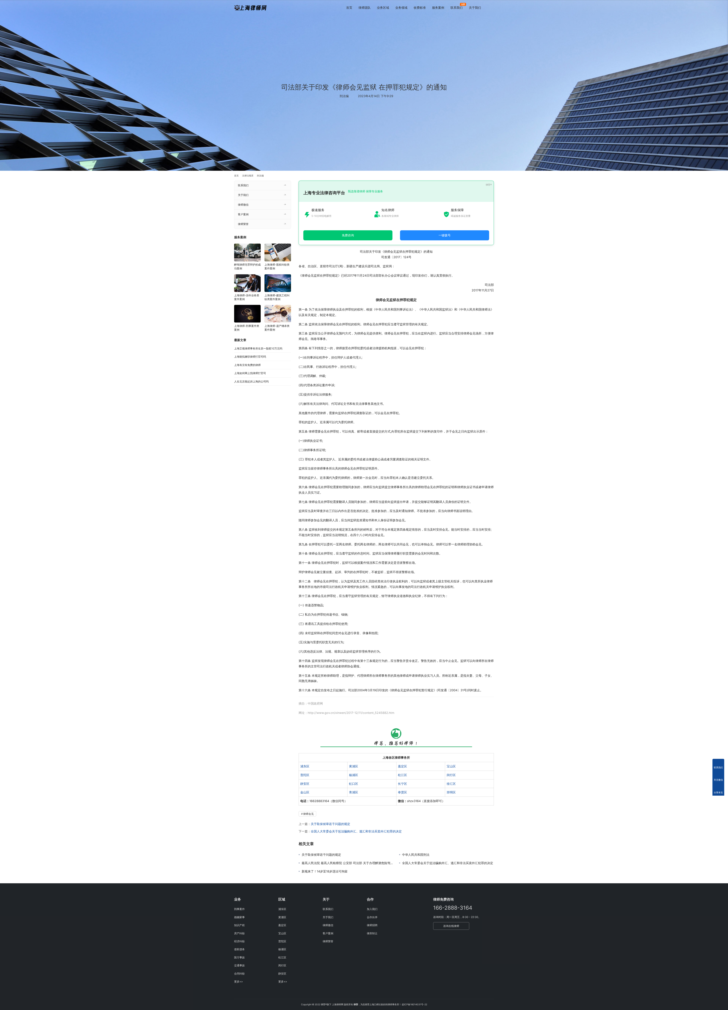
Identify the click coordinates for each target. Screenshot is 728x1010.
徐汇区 (451, 784)
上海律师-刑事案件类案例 (246, 327)
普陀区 (304, 775)
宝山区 (451, 766)
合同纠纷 (239, 973)
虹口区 (353, 784)
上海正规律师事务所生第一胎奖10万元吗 (258, 348)
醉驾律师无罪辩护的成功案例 (247, 266)
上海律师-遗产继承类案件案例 (276, 327)
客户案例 (243, 214)
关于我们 (475, 7)
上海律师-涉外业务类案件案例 (246, 297)
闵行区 (451, 775)
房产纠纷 (239, 933)
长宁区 (402, 784)
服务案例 (438, 7)
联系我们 (456, 7)
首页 (349, 7)
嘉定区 (402, 766)
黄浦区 (353, 766)
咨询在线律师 (451, 925)
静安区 (304, 784)
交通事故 (239, 965)
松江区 (402, 775)
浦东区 (304, 766)
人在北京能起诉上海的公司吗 (251, 381)
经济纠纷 (239, 941)
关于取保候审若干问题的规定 (330, 824)
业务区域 (383, 7)
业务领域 (401, 7)
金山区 (304, 792)
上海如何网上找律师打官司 (250, 373)
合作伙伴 (372, 917)
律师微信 (243, 204)
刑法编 (344, 96)
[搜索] (492, 7)
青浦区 (353, 792)
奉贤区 (402, 792)
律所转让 (372, 933)
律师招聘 (372, 925)
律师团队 (365, 7)
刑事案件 (239, 909)
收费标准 (420, 7)
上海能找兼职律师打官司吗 (250, 356)
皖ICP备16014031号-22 (414, 1004)
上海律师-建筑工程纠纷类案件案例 (276, 297)
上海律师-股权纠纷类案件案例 (276, 266)
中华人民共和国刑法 (415, 854)
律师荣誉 (243, 224)
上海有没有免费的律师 (247, 365)
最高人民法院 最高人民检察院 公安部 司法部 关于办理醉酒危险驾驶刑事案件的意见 (347, 863)
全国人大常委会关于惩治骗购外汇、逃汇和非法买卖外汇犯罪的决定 (356, 831)
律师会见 (308, 813)
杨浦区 (353, 775)
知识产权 (239, 925)
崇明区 (451, 792)
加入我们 (372, 909)
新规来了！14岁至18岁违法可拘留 (325, 871)
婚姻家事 (239, 917)
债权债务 (239, 949)
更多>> (238, 981)
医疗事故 (239, 957)
